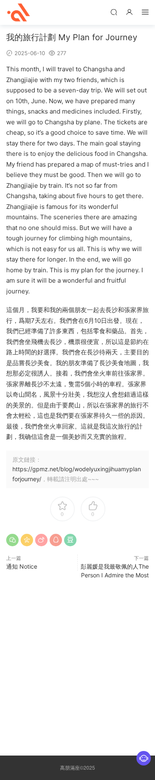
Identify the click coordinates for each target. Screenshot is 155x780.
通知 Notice (21, 566)
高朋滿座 (18, 12)
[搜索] (113, 12)
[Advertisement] (77, 665)
